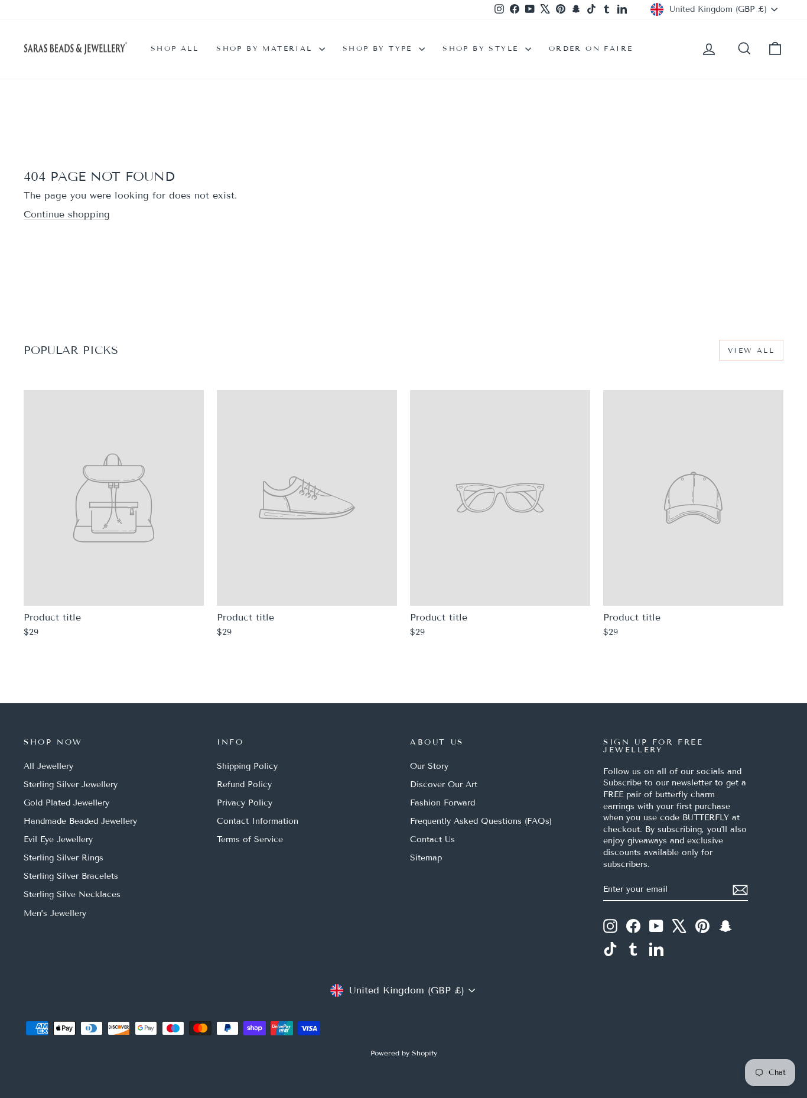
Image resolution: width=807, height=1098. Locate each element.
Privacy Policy (244, 803)
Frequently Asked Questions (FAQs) (481, 821)
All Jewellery (48, 766)
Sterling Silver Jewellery (71, 784)
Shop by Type (379, 48)
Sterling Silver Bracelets (71, 876)
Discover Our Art (443, 784)
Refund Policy (244, 784)
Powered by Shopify (403, 1052)
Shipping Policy (247, 766)
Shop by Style (482, 48)
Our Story (429, 766)
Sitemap (426, 858)
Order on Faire (591, 48)
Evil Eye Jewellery (58, 839)
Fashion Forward (442, 803)
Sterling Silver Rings (63, 858)
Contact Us (432, 839)
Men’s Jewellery (55, 913)
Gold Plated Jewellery (66, 803)
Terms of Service (250, 839)
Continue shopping (67, 214)
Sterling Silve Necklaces (72, 894)
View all (751, 350)
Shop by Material (266, 48)
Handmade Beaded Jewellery (80, 821)
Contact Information (257, 821)
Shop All (175, 48)
